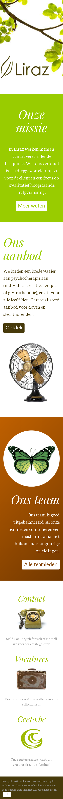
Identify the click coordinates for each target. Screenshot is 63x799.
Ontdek (14, 327)
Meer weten (31, 206)
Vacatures (31, 658)
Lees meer (50, 789)
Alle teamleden (40, 564)
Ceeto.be (31, 719)
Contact (31, 598)
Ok (7, 794)
